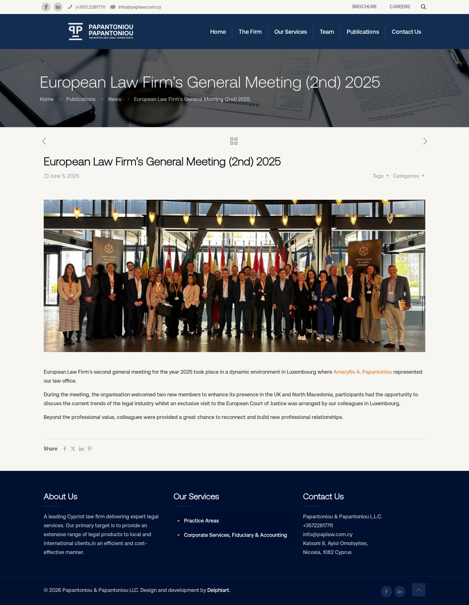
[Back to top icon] (418, 589)
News (114, 99)
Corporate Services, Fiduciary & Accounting (235, 535)
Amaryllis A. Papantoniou (362, 372)
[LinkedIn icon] (400, 591)
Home (47, 99)
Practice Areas (201, 521)
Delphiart (218, 590)
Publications (80, 99)
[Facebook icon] (386, 591)
